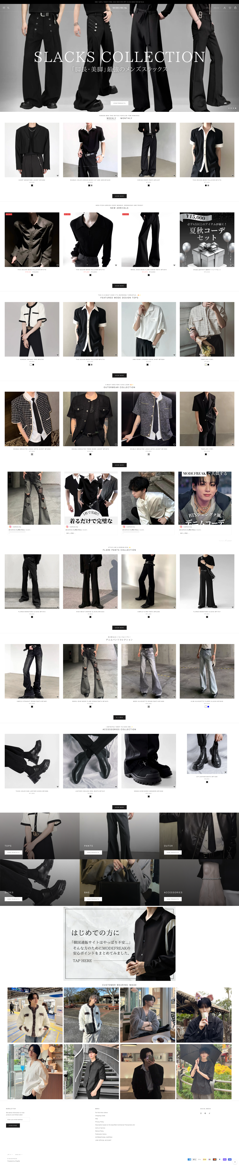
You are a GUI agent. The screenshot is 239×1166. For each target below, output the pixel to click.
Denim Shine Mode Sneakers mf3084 (148, 791)
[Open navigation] (4, 7)
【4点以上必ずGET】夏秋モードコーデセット (207, 269)
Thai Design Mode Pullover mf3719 (207, 180)
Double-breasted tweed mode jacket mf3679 (90, 449)
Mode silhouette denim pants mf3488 (148, 701)
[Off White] (31, 364)
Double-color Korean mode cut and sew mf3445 (90, 180)
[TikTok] (209, 1113)
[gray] (208, 185)
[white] (150, 364)
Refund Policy (99, 1131)
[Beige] (206, 364)
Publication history (101, 1134)
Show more (119, 196)
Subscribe (13, 1125)
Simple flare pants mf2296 (149, 611)
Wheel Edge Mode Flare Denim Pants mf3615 (149, 269)
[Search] (8, 8)
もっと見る (119, 717)
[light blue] (206, 706)
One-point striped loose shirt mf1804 (148, 359)
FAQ (96, 1118)
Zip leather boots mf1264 (207, 776)
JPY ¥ (207, 7)
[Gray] (91, 185)
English (216, 7)
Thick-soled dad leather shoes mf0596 (32, 791)
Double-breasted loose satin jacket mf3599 (32, 449)
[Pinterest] (205, 1113)
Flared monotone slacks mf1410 (32, 611)
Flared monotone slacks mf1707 (207, 611)
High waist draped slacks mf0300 (90, 611)
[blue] (208, 706)
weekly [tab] (111, 118)
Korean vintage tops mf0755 (32, 359)
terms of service (100, 1128)
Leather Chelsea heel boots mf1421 (90, 791)
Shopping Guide (100, 1115)
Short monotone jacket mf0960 (32, 180)
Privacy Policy (99, 1122)
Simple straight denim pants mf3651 (32, 701)
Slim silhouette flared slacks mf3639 (207, 701)
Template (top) (207, 359)
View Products (119, 103)
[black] (32, 185)
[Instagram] (201, 1113)
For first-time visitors (101, 1112)
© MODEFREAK (12, 1158)
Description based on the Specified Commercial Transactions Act (115, 1125)
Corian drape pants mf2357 (148, 180)
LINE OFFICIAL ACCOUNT (103, 1140)
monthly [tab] (126, 118)
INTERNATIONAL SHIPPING (103, 1137)
